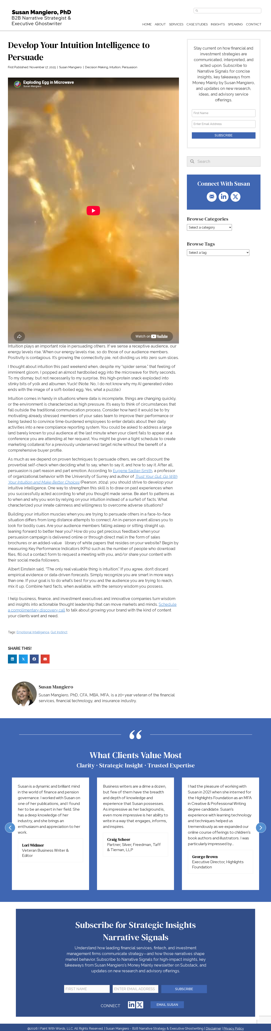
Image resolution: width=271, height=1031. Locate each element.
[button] (212, 197)
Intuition (115, 67)
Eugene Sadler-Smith (132, 470)
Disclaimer (213, 1028)
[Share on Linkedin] (12, 659)
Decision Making (96, 67)
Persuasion (129, 67)
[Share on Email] (45, 659)
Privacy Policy (233, 1028)
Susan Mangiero (70, 67)
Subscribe (224, 135)
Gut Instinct (59, 632)
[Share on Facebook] (34, 659)
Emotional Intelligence (32, 632)
